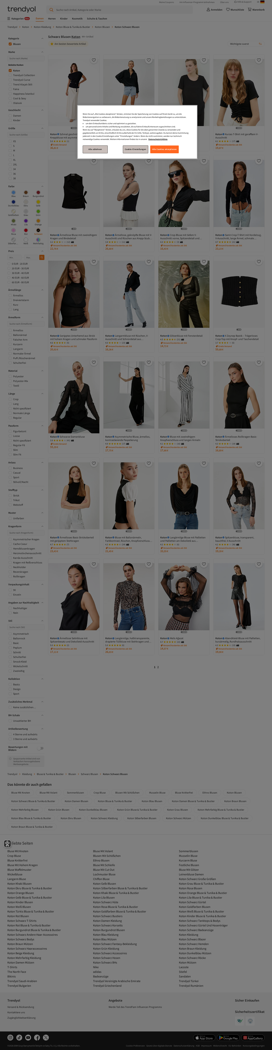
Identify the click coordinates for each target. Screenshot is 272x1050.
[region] (137, 132)
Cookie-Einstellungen (135, 149)
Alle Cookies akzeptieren (164, 149)
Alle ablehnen (95, 149)
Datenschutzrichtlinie (157, 139)
